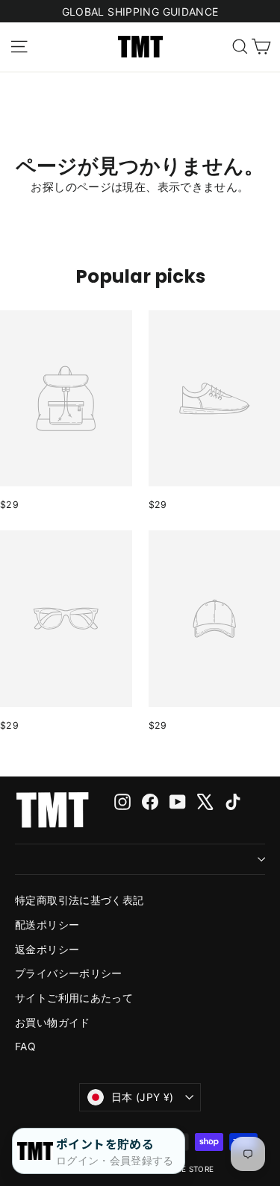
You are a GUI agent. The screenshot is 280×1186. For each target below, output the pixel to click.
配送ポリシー (47, 924)
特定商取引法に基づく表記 (79, 900)
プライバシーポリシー (68, 973)
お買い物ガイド (52, 1022)
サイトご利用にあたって (74, 997)
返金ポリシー (47, 949)
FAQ (25, 1046)
